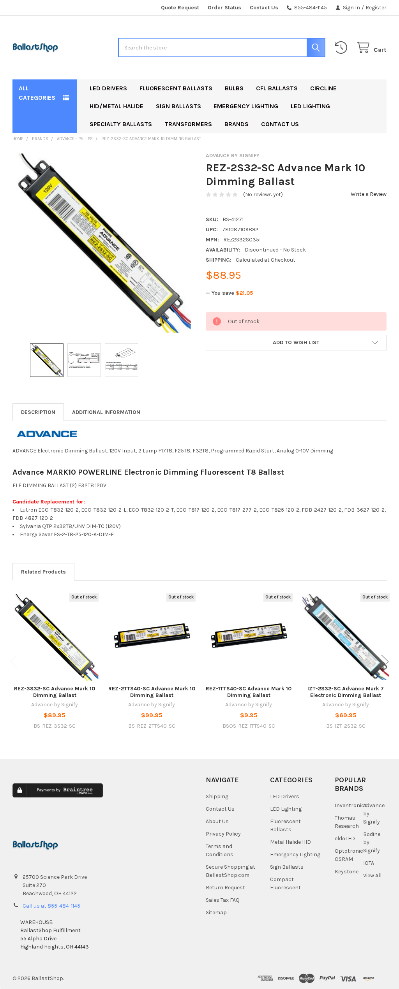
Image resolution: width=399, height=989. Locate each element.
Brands (236, 124)
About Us (217, 821)
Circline (323, 88)
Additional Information (106, 412)
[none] (103, 242)
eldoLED (345, 838)
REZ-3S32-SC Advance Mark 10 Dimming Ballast (54, 692)
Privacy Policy (223, 834)
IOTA (368, 863)
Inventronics (351, 805)
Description (38, 412)
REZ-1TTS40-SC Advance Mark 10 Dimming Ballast (248, 692)
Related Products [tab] (43, 571)
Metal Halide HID (290, 842)
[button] (296, 342)
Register (376, 7)
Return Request (225, 887)
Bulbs (234, 88)
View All (372, 875)
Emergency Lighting (246, 106)
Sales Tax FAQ (223, 900)
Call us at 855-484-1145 (51, 906)
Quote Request (180, 7)
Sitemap (216, 912)
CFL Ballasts (277, 88)
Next (385, 662)
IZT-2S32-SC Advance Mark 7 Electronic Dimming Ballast (345, 692)
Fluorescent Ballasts (175, 88)
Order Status (224, 7)
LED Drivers (108, 88)
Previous (14, 662)
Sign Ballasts (178, 106)
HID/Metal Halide (116, 106)
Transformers (188, 124)
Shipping (217, 796)
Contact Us (264, 7)
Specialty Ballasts (121, 124)
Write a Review (369, 194)
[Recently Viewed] (342, 48)
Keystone (346, 871)
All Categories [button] (37, 92)
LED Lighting (310, 106)
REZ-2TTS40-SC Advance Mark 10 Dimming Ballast (151, 692)
